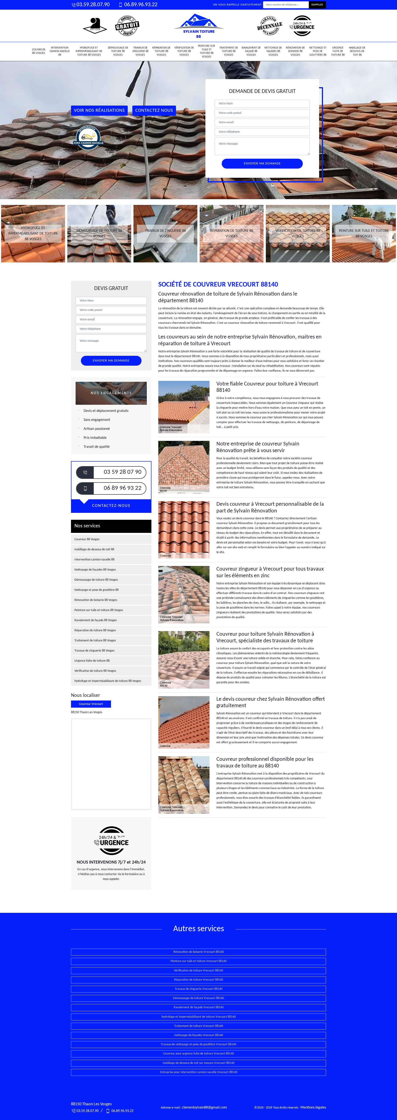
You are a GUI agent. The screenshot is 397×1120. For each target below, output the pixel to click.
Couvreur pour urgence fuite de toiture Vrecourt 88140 (198, 1053)
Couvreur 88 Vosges (38, 51)
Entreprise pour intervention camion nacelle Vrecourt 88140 (198, 1072)
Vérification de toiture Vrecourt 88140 (198, 970)
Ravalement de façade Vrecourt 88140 (199, 1007)
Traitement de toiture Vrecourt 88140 (198, 1026)
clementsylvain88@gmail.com (204, 1107)
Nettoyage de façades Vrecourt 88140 (198, 1035)
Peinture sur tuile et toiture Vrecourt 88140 (198, 961)
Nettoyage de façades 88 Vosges (273, 51)
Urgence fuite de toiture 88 (338, 51)
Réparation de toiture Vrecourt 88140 (198, 980)
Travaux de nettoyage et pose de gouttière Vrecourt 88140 (198, 1044)
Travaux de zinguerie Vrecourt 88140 (198, 989)
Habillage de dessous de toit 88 (357, 51)
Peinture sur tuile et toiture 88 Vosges (206, 51)
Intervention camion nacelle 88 (60, 51)
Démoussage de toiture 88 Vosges (118, 51)
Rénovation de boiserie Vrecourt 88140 (198, 952)
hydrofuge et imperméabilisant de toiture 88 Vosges (89, 51)
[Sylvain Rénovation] (198, 26)
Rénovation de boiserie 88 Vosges (295, 51)
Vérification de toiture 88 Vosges (184, 51)
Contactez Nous (154, 110)
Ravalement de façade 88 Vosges (251, 51)
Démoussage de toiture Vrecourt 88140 (198, 998)
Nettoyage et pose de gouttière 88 (317, 51)
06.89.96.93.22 (140, 5)
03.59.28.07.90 (93, 5)
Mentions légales (313, 1107)
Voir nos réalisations (99, 110)
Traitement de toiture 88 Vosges (228, 51)
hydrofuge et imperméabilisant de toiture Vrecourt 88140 (199, 1017)
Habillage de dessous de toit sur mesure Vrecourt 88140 (198, 1063)
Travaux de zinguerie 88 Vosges (140, 51)
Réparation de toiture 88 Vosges (161, 51)
